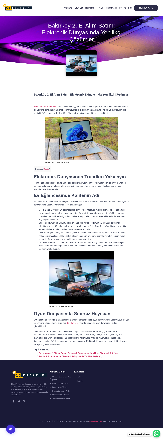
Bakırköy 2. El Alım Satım (45, 107)
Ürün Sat (79, 8)
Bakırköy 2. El (72, 323)
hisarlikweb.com (95, 421)
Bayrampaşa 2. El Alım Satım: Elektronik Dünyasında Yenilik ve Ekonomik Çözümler (79, 353)
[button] (10, 429)
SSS (101, 8)
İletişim (122, 8)
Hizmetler (89, 8)
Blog (130, 8)
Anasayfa (68, 8)
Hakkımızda (111, 8)
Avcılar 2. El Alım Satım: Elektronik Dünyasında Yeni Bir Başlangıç (70, 356)
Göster (46, 169)
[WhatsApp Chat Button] (156, 433)
